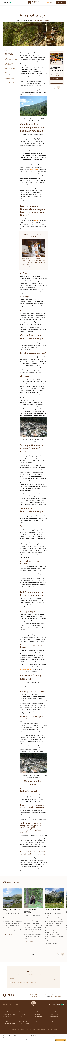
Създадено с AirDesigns (57, 1036)
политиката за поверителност (19, 983)
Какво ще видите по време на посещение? (10, 75)
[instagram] (14, 1004)
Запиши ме (51, 980)
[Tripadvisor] (4, 1004)
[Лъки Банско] (33, 2)
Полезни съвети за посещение (9, 79)
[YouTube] (7, 1004)
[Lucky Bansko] (33, 1003)
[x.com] (20, 1004)
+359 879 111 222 (53, 994)
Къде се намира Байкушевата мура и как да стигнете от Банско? (11, 60)
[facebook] (17, 1004)
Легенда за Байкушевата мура (11, 71)
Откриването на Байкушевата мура (9, 64)
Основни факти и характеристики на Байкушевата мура (9, 54)
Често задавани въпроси (11, 82)
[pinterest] (10, 1004)
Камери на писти (55, 1004)
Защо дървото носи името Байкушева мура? (11, 68)
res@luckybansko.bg (56, 996)
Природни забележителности (42, 20)
